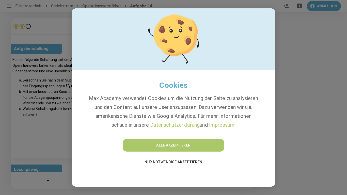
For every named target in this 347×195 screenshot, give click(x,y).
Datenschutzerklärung (175, 125)
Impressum (221, 125)
